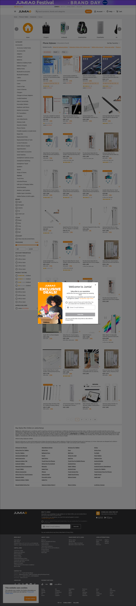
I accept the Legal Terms (86, 298)
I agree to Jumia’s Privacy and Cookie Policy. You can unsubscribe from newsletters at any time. (80, 303)
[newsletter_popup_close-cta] (95, 285)
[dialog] (68, 303)
